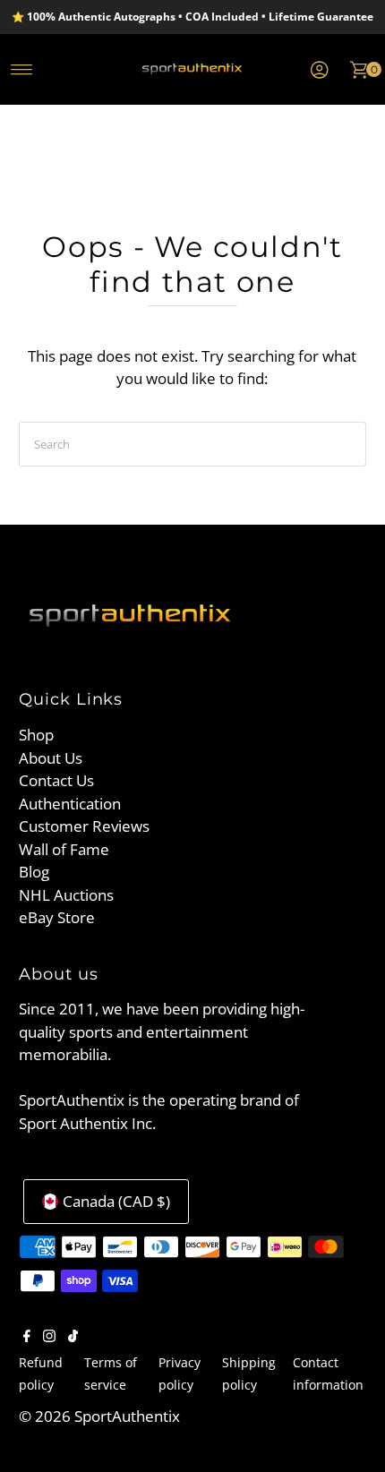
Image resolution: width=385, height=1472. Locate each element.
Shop (36, 734)
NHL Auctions (66, 895)
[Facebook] (26, 1336)
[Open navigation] (22, 69)
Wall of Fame (64, 849)
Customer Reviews (84, 826)
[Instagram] (49, 1336)
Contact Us (56, 780)
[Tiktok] (73, 1336)
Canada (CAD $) (116, 1201)
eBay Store (57, 917)
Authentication (70, 803)
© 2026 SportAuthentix (99, 1416)
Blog (34, 871)
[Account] (320, 69)
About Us (50, 758)
